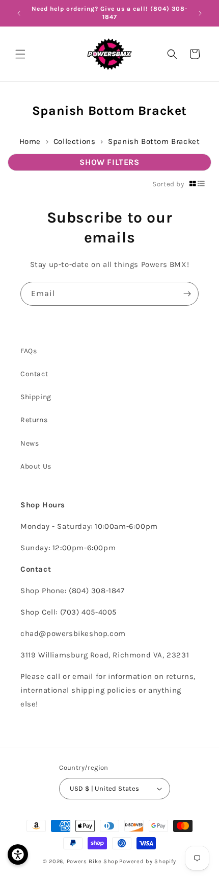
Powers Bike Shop (92, 861)
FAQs (28, 351)
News (29, 443)
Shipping (35, 397)
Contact (34, 374)
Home (30, 141)
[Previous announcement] (19, 13)
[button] (20, 54)
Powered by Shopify (147, 861)
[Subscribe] (187, 294)
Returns (33, 419)
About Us (35, 466)
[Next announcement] (200, 13)
